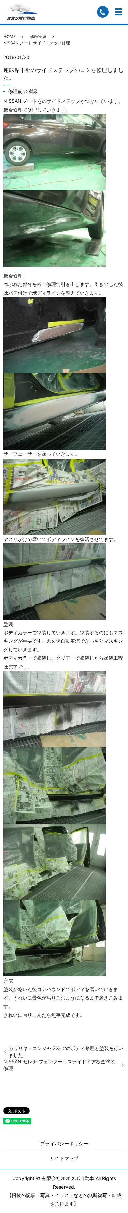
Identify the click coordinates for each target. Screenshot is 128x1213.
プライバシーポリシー (64, 1143)
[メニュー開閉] (118, 11)
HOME (9, 36)
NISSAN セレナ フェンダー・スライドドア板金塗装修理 (59, 1065)
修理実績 (38, 36)
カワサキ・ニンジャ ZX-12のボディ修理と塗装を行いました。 (66, 1051)
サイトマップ (64, 1158)
